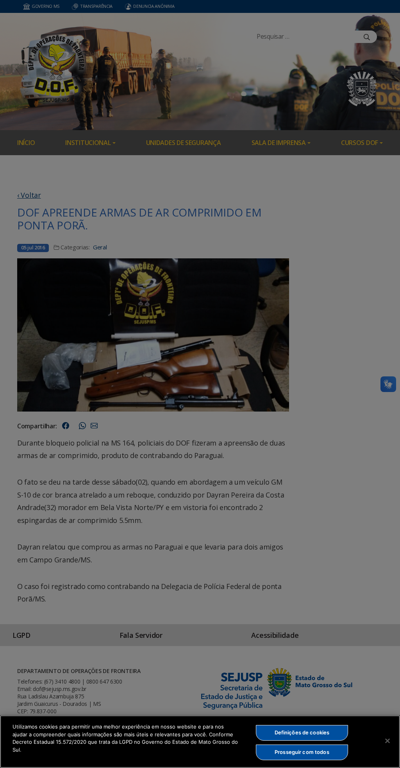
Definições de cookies (302, 732)
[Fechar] (387, 740)
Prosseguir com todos (302, 752)
